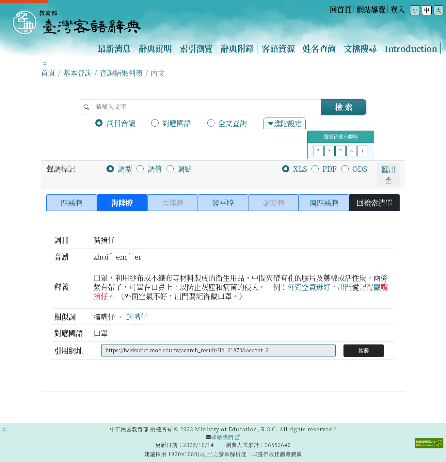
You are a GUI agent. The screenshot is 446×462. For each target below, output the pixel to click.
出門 (345, 286)
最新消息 (114, 48)
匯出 (388, 169)
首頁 (48, 72)
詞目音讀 (120, 123)
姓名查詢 (319, 48)
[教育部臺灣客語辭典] (76, 20)
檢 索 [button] (344, 106)
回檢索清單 (374, 202)
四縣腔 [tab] (71, 202)
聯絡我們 (223, 437)
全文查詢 (232, 123)
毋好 (323, 286)
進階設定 (287, 123)
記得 (366, 286)
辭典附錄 (237, 48)
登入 (397, 9)
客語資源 (278, 48)
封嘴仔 (137, 316)
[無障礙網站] (429, 442)
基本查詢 (77, 72)
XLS (300, 168)
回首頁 (340, 9)
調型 (125, 168)
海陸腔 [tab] (122, 202)
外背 (294, 286)
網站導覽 (371, 9)
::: (325, 9)
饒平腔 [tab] (223, 202)
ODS (359, 168)
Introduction (411, 48)
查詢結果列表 (121, 72)
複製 (363, 350)
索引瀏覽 (196, 48)
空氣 (309, 286)
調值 (155, 168)
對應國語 (176, 123)
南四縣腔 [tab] (324, 202)
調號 (184, 168)
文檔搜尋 (360, 48)
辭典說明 (155, 48)
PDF (329, 168)
